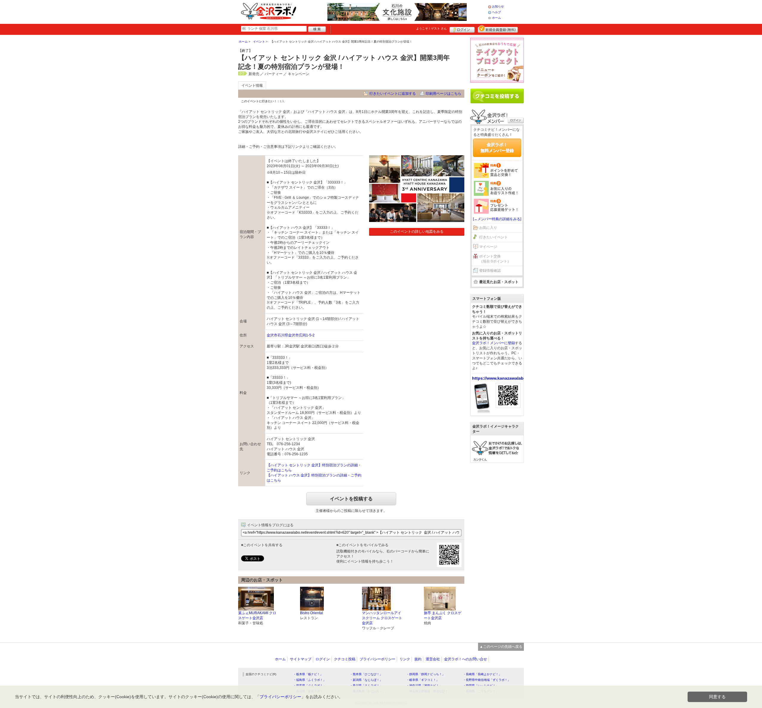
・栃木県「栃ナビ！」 (308, 674)
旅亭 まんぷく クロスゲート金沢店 (442, 615)
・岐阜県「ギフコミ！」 (422, 679)
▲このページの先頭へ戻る (501, 647)
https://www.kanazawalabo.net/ (503, 378)
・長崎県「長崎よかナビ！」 (482, 674)
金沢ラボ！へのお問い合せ (465, 659)
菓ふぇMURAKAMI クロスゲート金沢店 (257, 615)
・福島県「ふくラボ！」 (309, 679)
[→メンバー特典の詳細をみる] (497, 219)
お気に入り (488, 228)
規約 (417, 659)
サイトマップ (300, 659)
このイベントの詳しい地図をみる (417, 231)
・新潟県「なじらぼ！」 (366, 679)
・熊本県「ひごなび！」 (366, 674)
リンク (404, 659)
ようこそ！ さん (431, 28)
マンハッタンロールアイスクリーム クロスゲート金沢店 (382, 618)
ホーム (496, 17)
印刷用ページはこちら (443, 93)
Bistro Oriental (311, 613)
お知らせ (498, 6)
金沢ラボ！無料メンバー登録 (497, 147)
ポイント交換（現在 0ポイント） (495, 258)
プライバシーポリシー (377, 659)
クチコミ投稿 (344, 659)
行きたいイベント (493, 237)
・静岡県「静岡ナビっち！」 (425, 674)
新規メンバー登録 (498, 29)
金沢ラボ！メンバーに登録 (493, 343)
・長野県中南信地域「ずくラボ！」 (486, 679)
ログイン (462, 29)
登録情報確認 (490, 270)
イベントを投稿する (351, 498)
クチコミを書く (497, 95)
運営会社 (433, 659)
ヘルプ (496, 12)
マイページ (488, 247)
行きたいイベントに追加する (392, 93)
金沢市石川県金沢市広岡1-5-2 (291, 335)
